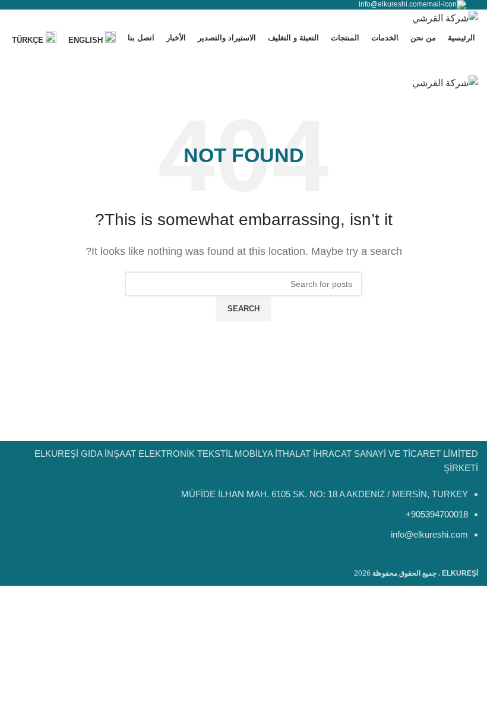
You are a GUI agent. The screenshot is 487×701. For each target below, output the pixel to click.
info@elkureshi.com (391, 4)
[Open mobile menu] (243, 63)
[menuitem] (92, 38)
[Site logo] (445, 17)
